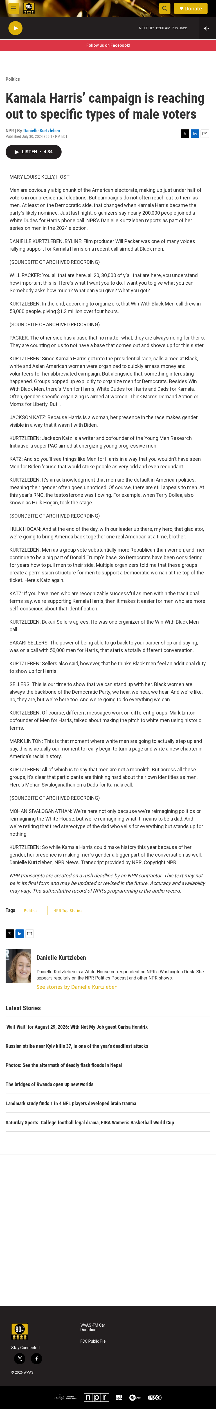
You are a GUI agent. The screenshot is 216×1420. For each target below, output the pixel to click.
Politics (13, 79)
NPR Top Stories (67, 910)
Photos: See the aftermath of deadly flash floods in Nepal (64, 1065)
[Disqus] (108, 1230)
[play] (15, 28)
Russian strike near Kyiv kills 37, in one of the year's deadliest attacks (77, 1046)
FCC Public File (93, 1341)
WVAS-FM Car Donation (92, 1327)
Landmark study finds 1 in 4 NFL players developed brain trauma (71, 1103)
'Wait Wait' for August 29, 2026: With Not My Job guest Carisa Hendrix (77, 1027)
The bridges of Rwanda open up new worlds (49, 1084)
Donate (193, 9)
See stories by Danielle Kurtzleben (77, 986)
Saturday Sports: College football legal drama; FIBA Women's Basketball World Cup (90, 1122)
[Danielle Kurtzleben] (18, 966)
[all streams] (207, 28)
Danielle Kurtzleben (41, 130)
